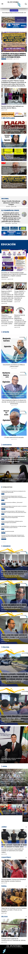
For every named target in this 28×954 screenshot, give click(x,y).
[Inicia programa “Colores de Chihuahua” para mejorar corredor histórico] (14, 869)
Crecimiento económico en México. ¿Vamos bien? (15, 12)
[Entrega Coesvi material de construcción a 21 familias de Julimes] (14, 928)
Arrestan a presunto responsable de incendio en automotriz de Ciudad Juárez (12, 850)
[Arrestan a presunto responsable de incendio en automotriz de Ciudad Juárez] (14, 838)
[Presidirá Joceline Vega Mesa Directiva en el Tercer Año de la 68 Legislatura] (14, 564)
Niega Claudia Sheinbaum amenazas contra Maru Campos (11, 202)
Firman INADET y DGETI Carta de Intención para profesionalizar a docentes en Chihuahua (19, 295)
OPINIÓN (14, 362)
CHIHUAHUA (4, 104)
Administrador (10, 58)
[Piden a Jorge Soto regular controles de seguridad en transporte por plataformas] (14, 628)
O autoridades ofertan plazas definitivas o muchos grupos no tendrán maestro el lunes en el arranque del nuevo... (13, 55)
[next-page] (4, 542)
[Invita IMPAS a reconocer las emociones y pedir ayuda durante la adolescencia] (14, 473)
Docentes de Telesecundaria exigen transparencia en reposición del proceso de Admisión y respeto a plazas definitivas (14, 275)
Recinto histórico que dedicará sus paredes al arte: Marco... (12, 107)
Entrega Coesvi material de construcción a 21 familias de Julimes (13, 939)
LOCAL (3, 493)
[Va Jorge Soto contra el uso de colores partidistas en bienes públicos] (14, 596)
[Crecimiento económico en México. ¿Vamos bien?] (14, 348)
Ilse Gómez (8, 206)
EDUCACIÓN (4, 58)
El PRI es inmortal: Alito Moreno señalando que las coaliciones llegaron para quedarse (12, 522)
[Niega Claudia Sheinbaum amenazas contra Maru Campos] (24, 202)
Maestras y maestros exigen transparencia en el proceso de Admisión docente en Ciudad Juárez (7, 319)
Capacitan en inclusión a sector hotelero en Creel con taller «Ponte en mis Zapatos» (14, 909)
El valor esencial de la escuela (14, 437)
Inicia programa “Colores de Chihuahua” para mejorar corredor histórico (13, 880)
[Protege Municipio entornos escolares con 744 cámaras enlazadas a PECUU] (14, 744)
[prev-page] (2, 542)
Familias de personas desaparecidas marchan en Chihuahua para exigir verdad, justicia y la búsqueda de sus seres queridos (13, 497)
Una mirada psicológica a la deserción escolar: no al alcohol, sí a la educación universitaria (14, 401)
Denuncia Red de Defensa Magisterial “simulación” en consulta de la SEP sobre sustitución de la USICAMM (20, 320)
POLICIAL (3, 678)
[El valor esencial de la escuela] (14, 421)
